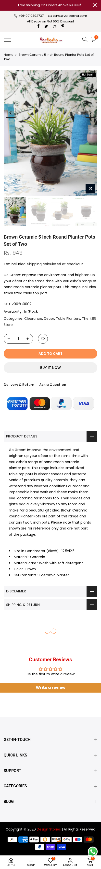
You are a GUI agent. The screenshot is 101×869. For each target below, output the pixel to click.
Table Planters (68, 318)
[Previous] (10, 113)
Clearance (33, 318)
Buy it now (50, 367)
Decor (49, 318)
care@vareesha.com (70, 15)
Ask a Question (52, 384)
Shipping (34, 264)
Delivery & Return (19, 384)
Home (8, 54)
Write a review (50, 687)
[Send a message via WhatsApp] (93, 851)
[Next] (90, 113)
